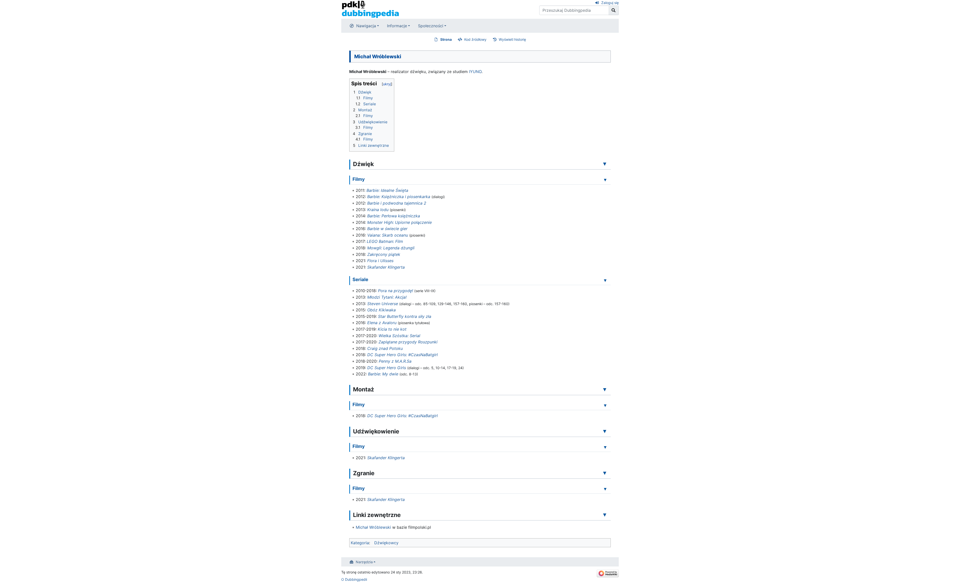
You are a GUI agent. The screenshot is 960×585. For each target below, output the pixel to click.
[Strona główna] (370, 9)
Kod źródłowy (475, 39)
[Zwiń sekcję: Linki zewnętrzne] (604, 514)
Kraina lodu (377, 209)
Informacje (397, 25)
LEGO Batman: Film (385, 241)
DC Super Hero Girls (386, 367)
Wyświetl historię (512, 39)
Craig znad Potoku (385, 348)
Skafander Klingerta (386, 267)
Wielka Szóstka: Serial (399, 335)
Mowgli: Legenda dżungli (390, 247)
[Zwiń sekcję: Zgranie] (604, 472)
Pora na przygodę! (395, 290)
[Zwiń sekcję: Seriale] (605, 280)
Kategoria (360, 542)
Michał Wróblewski (373, 527)
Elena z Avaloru (381, 322)
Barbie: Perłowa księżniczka (393, 215)
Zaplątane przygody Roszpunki (408, 341)
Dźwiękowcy (386, 542)
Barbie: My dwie (383, 373)
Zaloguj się (610, 3)
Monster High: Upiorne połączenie (399, 222)
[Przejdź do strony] (613, 10)
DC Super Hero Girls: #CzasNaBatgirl (402, 354)
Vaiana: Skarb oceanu (387, 235)
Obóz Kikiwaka (381, 309)
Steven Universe (382, 303)
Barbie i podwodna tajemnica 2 (396, 203)
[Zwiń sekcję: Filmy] (605, 179)
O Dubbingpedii (354, 579)
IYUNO (475, 71)
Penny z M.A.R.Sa (395, 361)
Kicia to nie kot (392, 329)
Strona (446, 39)
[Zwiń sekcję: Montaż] (604, 389)
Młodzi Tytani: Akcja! (386, 297)
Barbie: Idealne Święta (387, 190)
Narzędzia (364, 562)
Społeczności (430, 25)
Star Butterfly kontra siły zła (404, 316)
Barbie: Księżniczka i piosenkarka (398, 196)
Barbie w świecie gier (387, 228)
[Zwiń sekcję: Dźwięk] (604, 163)
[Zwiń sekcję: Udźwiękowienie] (604, 431)
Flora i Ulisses (380, 260)
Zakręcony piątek (383, 254)
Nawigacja (366, 25)
